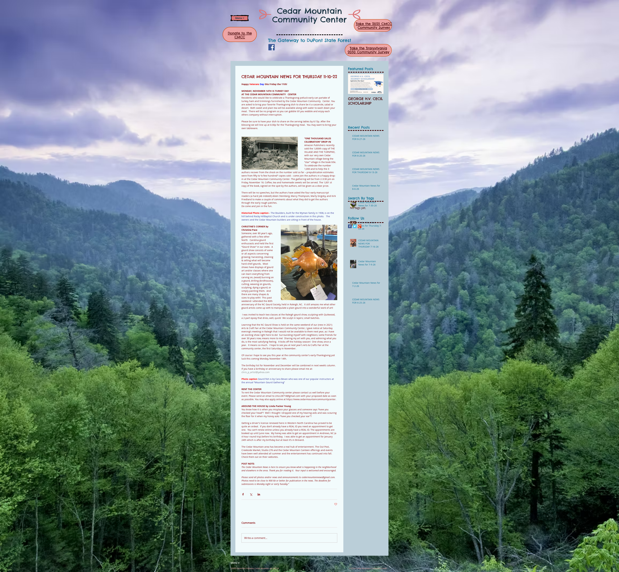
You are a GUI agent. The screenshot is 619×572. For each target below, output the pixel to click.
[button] (240, 18)
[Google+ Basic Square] (359, 226)
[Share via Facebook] (243, 494)
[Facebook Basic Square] (350, 226)
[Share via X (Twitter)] (250, 494)
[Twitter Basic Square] (355, 226)
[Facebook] (271, 47)
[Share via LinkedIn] (258, 494)
